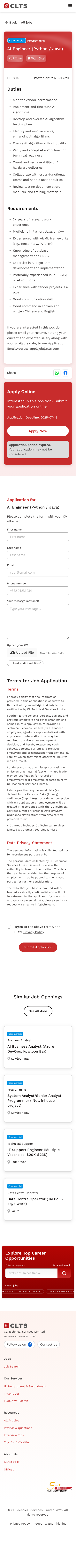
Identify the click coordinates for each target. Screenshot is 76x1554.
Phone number (17, 583)
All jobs (26, 22)
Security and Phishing (50, 1523)
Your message (23, 600)
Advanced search (62, 1265)
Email (10, 565)
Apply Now (38, 431)
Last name (14, 547)
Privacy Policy (33, 932)
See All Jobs (38, 1011)
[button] (70, 6)
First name (14, 529)
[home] (17, 5)
